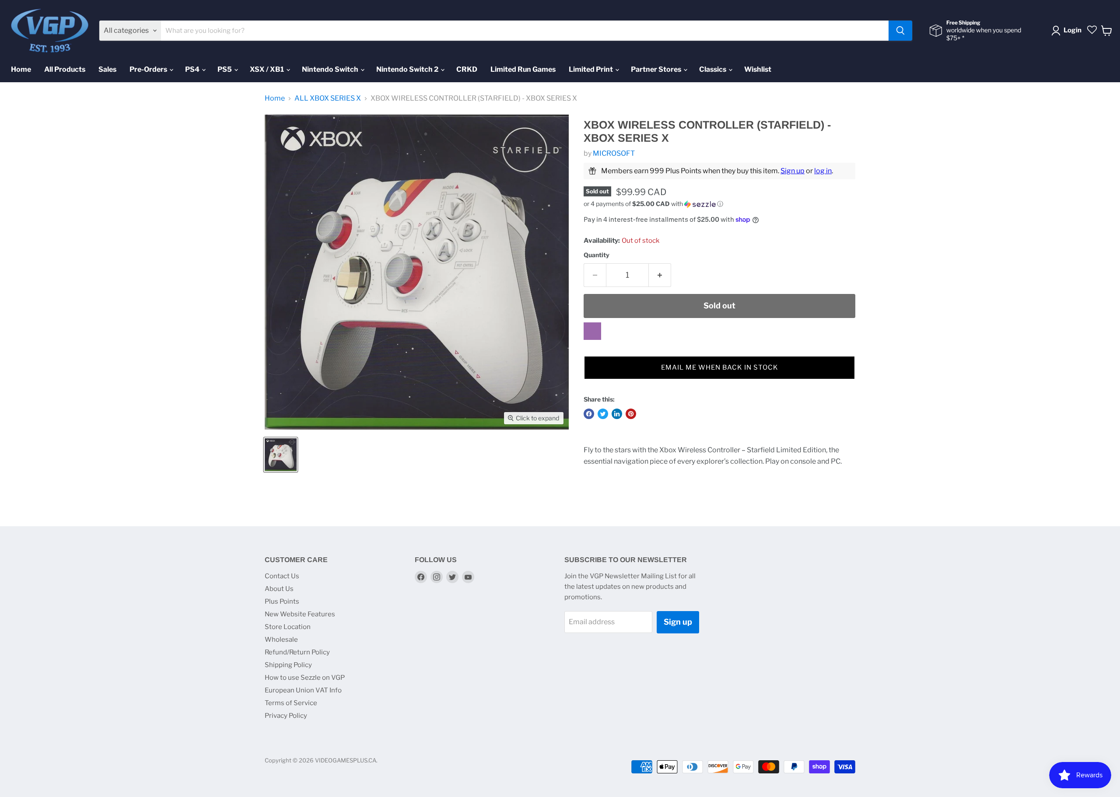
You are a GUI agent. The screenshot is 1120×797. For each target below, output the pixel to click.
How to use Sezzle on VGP (305, 678)
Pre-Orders (149, 69)
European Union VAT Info (303, 690)
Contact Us (282, 576)
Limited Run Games (523, 69)
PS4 (193, 69)
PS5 (225, 69)
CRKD (466, 69)
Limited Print (591, 69)
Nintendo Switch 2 (408, 69)
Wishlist (757, 69)
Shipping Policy (288, 665)
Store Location (288, 627)
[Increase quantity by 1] (660, 275)
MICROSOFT (614, 153)
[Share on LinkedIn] (617, 414)
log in (823, 171)
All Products (64, 69)
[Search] (900, 31)
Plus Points (282, 601)
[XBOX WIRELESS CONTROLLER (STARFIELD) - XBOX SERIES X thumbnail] (281, 454)
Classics (713, 69)
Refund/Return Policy (297, 652)
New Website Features (300, 614)
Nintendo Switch (331, 69)
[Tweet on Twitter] (603, 414)
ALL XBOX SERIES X (327, 98)
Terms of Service (291, 703)
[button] (719, 204)
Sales (107, 69)
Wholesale (281, 639)
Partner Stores (656, 69)
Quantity (596, 255)
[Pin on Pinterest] (631, 414)
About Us (279, 589)
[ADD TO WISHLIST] (592, 331)
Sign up (792, 171)
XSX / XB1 (267, 69)
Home (21, 69)
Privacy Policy (286, 716)
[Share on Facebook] (589, 414)
